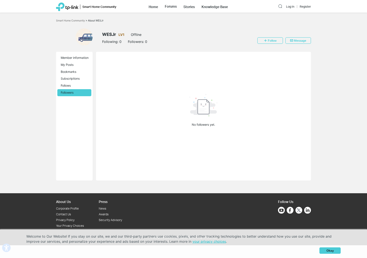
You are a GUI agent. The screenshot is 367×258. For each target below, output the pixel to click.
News (102, 208)
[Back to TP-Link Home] (67, 6)
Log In (290, 6)
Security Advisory (110, 220)
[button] (153, 6)
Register (305, 6)
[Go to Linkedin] (307, 210)
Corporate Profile (67, 208)
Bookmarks (68, 71)
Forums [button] (171, 6)
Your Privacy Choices (70, 225)
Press (103, 201)
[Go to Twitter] (298, 210)
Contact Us (63, 214)
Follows (66, 85)
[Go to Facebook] (290, 210)
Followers (67, 92)
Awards (104, 214)
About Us (63, 201)
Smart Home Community (71, 20)
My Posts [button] (67, 64)
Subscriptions (70, 78)
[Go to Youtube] (281, 210)
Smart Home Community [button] (99, 6)
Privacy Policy (65, 220)
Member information (75, 57)
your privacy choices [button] (209, 241)
